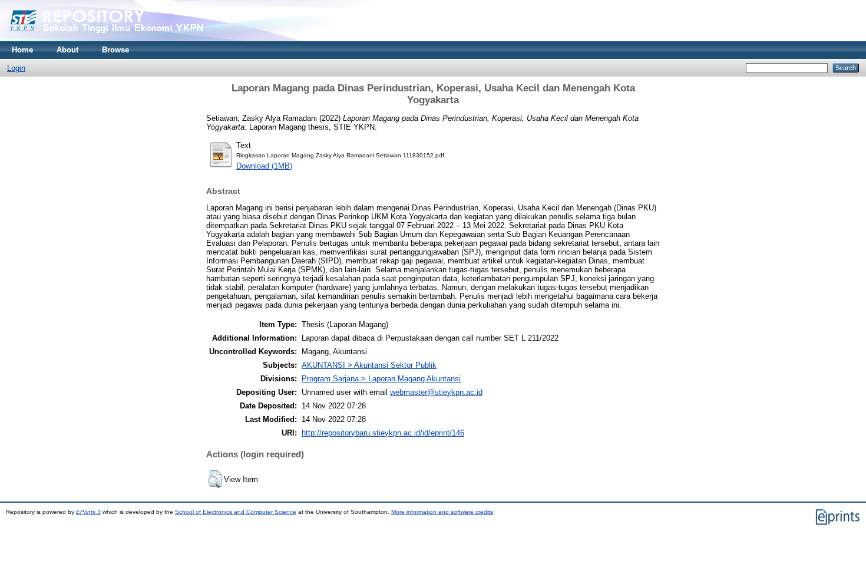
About (67, 49)
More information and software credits (442, 512)
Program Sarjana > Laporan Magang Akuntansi (381, 378)
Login (16, 68)
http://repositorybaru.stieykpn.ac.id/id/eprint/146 (383, 432)
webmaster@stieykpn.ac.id (436, 392)
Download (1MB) (264, 165)
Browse (115, 49)
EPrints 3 (88, 512)
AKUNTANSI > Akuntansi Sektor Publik (369, 365)
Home (22, 49)
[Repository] (129, 38)
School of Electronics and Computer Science (235, 512)
